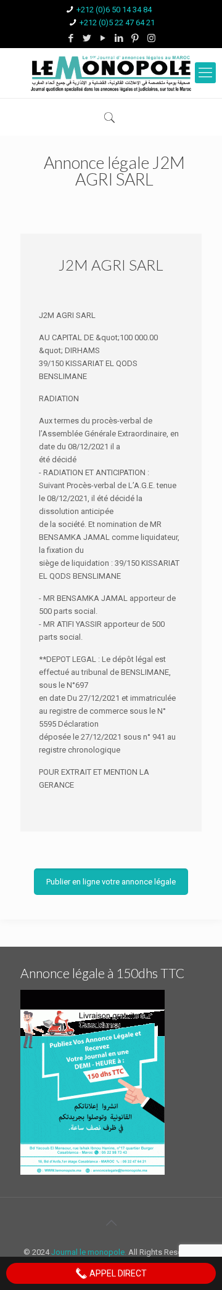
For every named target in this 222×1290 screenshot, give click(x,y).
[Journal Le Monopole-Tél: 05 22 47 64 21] (111, 73)
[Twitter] (87, 38)
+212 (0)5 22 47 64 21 (117, 22)
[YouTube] (103, 38)
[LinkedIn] (119, 38)
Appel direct (117, 1273)
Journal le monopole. (88, 1252)
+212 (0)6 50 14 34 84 (114, 9)
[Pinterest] (135, 38)
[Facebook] (71, 38)
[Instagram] (151, 38)
